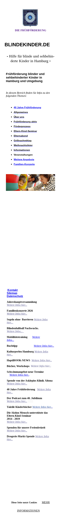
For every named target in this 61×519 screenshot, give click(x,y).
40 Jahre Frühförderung (27, 107)
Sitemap (12, 293)
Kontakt (12, 290)
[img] (30, 17)
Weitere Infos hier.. (19, 374)
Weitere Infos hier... (17, 304)
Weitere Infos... (15, 331)
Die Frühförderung (30, 30)
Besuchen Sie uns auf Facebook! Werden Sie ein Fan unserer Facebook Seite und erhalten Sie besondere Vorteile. (30, 213)
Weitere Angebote (24, 159)
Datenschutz (15, 296)
